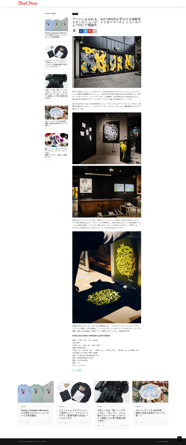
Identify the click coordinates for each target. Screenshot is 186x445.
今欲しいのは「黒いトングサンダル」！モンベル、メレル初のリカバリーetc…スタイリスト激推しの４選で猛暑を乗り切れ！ (56, 94)
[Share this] (81, 31)
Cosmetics (144, 3)
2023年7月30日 (123, 425)
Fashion (150, 3)
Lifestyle (157, 3)
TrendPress (31, 442)
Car (141, 3)
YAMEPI (104, 223)
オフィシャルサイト (79, 365)
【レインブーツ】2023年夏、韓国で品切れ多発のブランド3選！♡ (56, 123)
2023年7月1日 (83, 14)
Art (137, 3)
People (166, 3)
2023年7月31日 (46, 422)
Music (160, 3)
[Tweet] (85, 31)
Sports (163, 3)
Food (153, 3)
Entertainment (147, 3)
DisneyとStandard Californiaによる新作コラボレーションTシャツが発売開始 (56, 35)
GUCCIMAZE (107, 91)
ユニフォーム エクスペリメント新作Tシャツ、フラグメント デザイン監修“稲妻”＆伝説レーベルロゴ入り (56, 63)
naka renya (115, 223)
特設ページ (76, 363)
